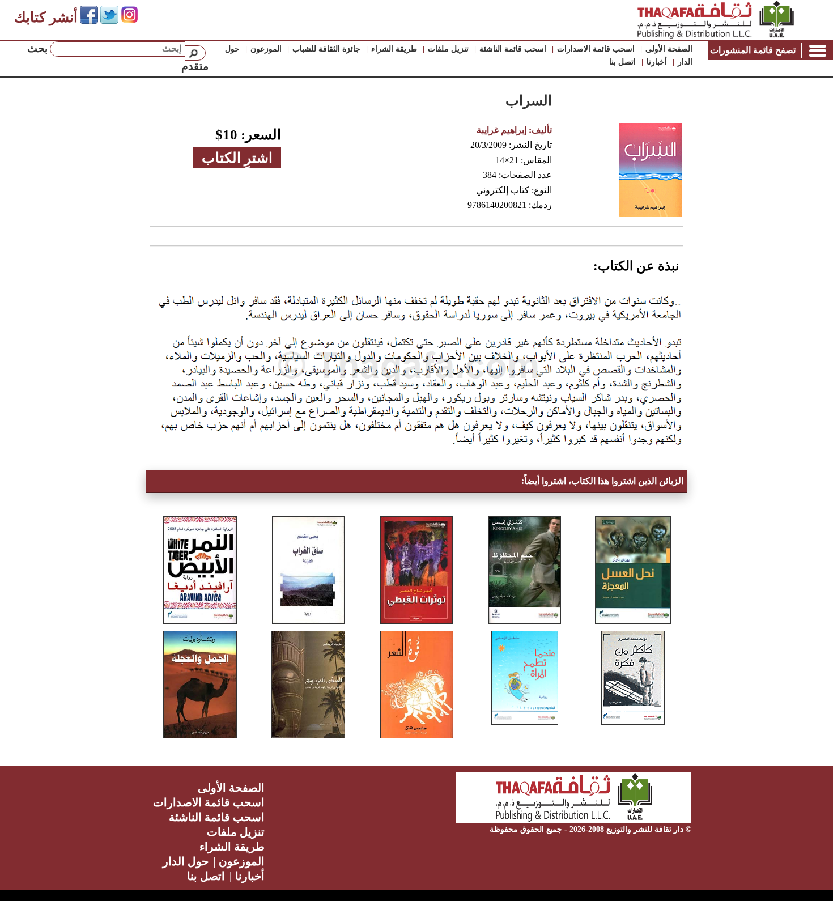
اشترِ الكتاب (237, 157)
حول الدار (186, 861)
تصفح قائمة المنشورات (753, 50)
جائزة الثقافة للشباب (326, 49)
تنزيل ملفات (448, 49)
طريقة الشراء (394, 49)
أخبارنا (657, 62)
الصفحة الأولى (668, 49)
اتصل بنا (622, 62)
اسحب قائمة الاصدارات (596, 49)
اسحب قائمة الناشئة (512, 49)
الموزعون (266, 49)
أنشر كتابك (46, 17)
